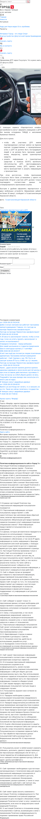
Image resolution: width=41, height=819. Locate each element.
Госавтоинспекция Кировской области (21, 200)
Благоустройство (7, 36)
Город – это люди (15, 34)
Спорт (25, 34)
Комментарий (6, 264)
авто (22, 210)
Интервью (4, 34)
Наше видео (13, 27)
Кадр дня (4, 27)
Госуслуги (4, 210)
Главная (3, 17)
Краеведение (36, 36)
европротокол (14, 210)
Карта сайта (5, 432)
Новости (3, 19)
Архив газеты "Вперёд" (9, 399)
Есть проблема (24, 27)
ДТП (26, 210)
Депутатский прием (22, 36)
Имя (1, 267)
